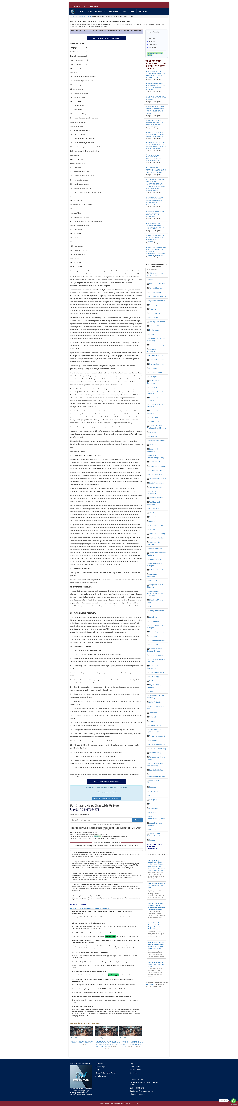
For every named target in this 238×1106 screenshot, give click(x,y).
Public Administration (157, 744)
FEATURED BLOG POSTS (156, 854)
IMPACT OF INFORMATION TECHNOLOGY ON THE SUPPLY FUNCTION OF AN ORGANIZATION (155, 238)
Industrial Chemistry (156, 570)
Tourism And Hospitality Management (156, 817)
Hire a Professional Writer (105, 1073)
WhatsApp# (111, 936)
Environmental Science (157, 479)
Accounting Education (157, 284)
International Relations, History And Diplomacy (155, 593)
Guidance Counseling (157, 534)
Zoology (152, 840)
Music (151, 681)
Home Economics (155, 559)
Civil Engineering (155, 377)
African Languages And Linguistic (155, 274)
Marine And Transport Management (156, 626)
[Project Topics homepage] (73, 11)
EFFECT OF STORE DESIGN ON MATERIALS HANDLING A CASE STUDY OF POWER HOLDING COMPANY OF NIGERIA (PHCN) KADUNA (82, 1044)
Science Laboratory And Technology (155, 764)
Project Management (157, 736)
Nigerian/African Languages (154, 686)
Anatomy (152, 309)
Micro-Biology (154, 676)
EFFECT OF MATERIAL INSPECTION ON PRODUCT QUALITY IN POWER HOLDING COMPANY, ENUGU (155, 226)
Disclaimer (134, 1073)
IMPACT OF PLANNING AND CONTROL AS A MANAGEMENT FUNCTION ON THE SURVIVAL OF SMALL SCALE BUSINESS (156, 145)
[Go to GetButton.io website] (234, 1104)
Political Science (155, 725)
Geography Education (157, 525)
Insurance (153, 580)
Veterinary (153, 829)
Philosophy (153, 717)
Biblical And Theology (157, 326)
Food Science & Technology (153, 503)
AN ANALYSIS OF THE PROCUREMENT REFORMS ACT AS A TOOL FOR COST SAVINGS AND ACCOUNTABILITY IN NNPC (156, 170)
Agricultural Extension (157, 300)
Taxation (152, 804)
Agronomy (153, 305)
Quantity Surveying (156, 753)
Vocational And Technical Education (154, 835)
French (151, 513)
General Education (156, 517)
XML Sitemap (100, 1076)
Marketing (153, 636)
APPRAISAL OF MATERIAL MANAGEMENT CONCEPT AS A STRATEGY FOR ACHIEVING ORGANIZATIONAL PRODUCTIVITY (155, 200)
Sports (151, 795)
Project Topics (101, 1066)
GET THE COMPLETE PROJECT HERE (107, 781)
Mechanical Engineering (152, 667)
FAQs (97, 1070)
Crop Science (154, 421)
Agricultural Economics (157, 296)
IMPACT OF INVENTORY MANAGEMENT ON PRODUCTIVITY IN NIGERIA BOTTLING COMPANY (154, 157)
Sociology (152, 787)
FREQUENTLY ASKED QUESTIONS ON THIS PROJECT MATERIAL (90, 908)
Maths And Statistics (156, 655)
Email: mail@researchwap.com (142, 1091)
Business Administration (152, 350)
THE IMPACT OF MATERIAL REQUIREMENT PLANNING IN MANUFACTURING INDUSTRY (129, 1043)
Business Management (157, 360)
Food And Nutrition (156, 498)
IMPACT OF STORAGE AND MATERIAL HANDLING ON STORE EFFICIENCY (156, 98)
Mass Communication (157, 640)
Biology (152, 334)
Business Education (156, 355)
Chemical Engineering (157, 364)
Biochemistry (154, 330)
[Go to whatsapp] (233, 1100)
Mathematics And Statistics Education (154, 650)
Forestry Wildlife (155, 508)
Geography (153, 521)
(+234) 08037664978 (85, 809)
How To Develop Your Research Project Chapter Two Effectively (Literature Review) (156, 906)
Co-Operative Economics (153, 382)
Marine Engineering (156, 632)
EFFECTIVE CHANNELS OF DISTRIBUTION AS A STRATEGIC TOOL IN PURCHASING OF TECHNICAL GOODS (155, 74)
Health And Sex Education (153, 543)
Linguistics (153, 617)
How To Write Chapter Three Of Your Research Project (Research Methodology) (156, 926)
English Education (155, 462)
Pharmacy (153, 713)
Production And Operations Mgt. (154, 730)
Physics (152, 721)
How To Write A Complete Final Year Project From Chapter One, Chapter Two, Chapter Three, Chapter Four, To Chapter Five (156, 865)
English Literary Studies (157, 466)
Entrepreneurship (155, 474)
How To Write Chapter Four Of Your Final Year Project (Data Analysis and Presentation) (156, 945)
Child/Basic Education (157, 372)
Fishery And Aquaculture (152, 492)
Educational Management (152, 450)
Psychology (153, 740)
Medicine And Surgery (157, 672)
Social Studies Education (153, 782)
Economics (153, 436)
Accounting (153, 279)
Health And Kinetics (156, 538)
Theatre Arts (153, 808)
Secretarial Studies (156, 770)
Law (150, 606)
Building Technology (156, 345)
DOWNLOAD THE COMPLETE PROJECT (107, 38)
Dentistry (152, 432)
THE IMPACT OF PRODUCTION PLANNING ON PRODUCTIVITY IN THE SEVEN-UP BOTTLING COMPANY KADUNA (106, 1044)
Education (152, 445)
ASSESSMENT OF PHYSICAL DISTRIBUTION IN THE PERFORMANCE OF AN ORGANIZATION (155, 214)
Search (137, 820)
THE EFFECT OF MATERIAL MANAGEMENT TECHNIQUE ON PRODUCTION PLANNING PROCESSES (155, 86)
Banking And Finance (157, 322)
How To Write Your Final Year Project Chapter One (156, 886)
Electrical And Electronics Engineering (155, 456)
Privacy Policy (135, 1070)
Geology (152, 529)
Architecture (153, 317)
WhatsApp (97, 836)
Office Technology (155, 702)
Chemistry (153, 368)
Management (154, 621)
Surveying (153, 800)
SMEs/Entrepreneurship (156, 776)
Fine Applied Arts (155, 487)
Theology (152, 812)
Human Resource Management (154, 564)
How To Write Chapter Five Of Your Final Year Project (156, 964)
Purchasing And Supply (83, 16)
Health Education (155, 548)
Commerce (153, 387)
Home (73, 16)
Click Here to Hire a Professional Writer (107, 798)
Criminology (153, 417)
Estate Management (156, 483)
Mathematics (154, 644)
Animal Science (154, 313)
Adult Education (155, 292)
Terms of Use (135, 1066)
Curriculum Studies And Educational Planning (156, 427)
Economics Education (157, 440)
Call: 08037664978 (137, 1088)
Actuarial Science (155, 288)
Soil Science (153, 791)
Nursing (152, 691)
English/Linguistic (155, 470)
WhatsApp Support (137, 1094)
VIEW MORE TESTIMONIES (79, 904)
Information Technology (152, 575)
